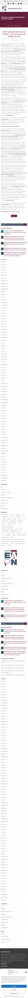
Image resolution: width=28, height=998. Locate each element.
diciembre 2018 (4, 399)
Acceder (3, 934)
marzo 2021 (3, 375)
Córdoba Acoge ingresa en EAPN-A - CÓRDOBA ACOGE (13, 661)
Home (2, 662)
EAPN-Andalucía (5, 520)
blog (12, 25)
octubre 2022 (4, 334)
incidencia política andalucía (15, 531)
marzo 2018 (3, 415)
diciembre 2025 (4, 280)
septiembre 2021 (4, 364)
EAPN (19, 518)
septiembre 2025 (4, 288)
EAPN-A (24, 518)
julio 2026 (3, 261)
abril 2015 (3, 464)
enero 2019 (3, 396)
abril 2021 (3, 372)
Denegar (14, 989)
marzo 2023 (3, 321)
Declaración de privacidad (15, 996)
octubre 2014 (4, 480)
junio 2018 (3, 407)
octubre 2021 (4, 361)
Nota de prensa (4, 500)
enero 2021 (3, 380)
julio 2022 (3, 342)
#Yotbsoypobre (4, 514)
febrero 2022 (4, 356)
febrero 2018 (3, 418)
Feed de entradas (4, 936)
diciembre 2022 (4, 329)
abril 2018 (3, 413)
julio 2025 (3, 294)
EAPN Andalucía (15, 38)
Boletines (3, 489)
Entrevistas (3, 495)
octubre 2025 (4, 286)
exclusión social (10, 524)
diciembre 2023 (4, 302)
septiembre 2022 (4, 337)
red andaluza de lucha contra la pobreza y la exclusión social (13, 541)
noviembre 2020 (4, 386)
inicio (8, 25)
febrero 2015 (3, 469)
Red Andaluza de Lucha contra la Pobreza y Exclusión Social (13, 539)
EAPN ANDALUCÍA (15, 8)
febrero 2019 (3, 394)
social (16, 543)
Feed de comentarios (5, 939)
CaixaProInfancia (18, 516)
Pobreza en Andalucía (22, 535)
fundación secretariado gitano (7, 529)
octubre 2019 (4, 391)
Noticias (23, 38)
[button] (26, 972)
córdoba (8, 518)
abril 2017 (3, 429)
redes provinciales (5, 543)
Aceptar (14, 986)
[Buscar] (25, 224)
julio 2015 (3, 456)
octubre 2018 (4, 405)
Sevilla (12, 543)
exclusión (3, 524)
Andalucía (11, 514)
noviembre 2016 (4, 440)
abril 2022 (3, 351)
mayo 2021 (3, 369)
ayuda (12, 516)
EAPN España (12, 520)
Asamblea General (5, 516)
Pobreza (14, 535)
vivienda (3, 545)
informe (8, 533)
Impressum (22, 996)
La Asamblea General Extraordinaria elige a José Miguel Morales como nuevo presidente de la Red (15, 244)
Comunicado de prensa (6, 492)
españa (20, 522)
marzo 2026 (3, 272)
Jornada (13, 533)
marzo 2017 (3, 432)
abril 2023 (3, 318)
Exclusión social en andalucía (7, 526)
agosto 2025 (3, 291)
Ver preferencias (14, 993)
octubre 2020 (4, 388)
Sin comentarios (14, 40)
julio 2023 (3, 310)
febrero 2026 (4, 275)
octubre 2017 (4, 421)
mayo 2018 (3, 410)
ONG (3, 535)
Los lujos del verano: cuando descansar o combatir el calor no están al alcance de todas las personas (15, 232)
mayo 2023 (3, 315)
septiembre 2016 (4, 445)
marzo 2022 (3, 353)
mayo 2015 (3, 461)
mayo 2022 (3, 348)
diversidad (14, 518)
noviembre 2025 (4, 283)
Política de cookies (7, 996)
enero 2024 (3, 299)
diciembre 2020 (4, 383)
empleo (3, 522)
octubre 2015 (4, 448)
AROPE (23, 514)
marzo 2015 (3, 467)
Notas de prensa (4, 503)
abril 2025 (3, 297)
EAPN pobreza (20, 520)
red (11, 537)
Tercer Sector (22, 543)
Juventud (19, 533)
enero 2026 (3, 278)
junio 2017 (3, 423)
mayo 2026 (3, 267)
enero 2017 (3, 434)
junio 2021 (3, 367)
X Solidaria (9, 545)
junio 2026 (3, 264)
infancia (3, 533)
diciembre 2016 (4, 437)
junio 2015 (3, 459)
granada (16, 529)
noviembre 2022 (4, 332)
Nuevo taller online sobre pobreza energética (14, 665)
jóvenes (24, 533)
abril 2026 (3, 270)
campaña (3, 518)
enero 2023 (3, 326)
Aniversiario (17, 514)
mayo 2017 (3, 426)
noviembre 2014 (4, 477)
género (21, 529)
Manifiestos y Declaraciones (7, 497)
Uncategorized (4, 508)
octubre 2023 (4, 307)
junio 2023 (3, 313)
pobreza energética (5, 537)
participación (8, 535)
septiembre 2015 (4, 450)
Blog (2, 486)
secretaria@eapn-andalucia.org (11, 1)
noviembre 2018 (4, 402)
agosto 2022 (3, 340)
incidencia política (5, 531)
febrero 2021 (3, 378)
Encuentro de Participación (12, 522)
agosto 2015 (3, 453)
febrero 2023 (4, 324)
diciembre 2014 (4, 475)
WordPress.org (4, 942)
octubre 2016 (4, 442)
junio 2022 (3, 345)
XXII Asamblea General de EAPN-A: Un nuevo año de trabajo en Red (14, 34)
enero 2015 (3, 472)
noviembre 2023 (4, 305)
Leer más (14, 215)
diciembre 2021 (4, 359)
